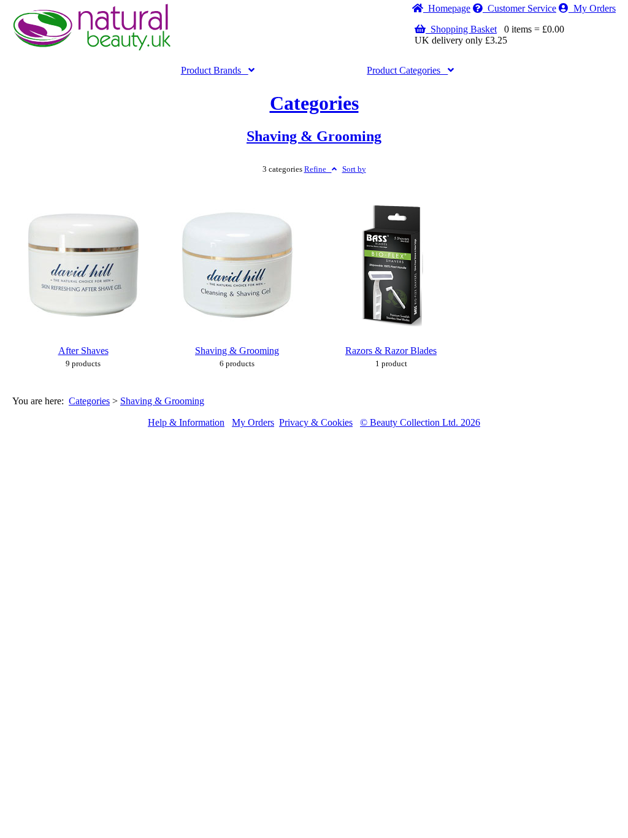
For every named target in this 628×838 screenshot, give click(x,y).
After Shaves (83, 350)
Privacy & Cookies (316, 422)
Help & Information (186, 422)
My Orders (592, 8)
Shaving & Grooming (314, 136)
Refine (318, 169)
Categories (407, 70)
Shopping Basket (461, 29)
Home (446, 8)
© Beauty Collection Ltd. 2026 (420, 422)
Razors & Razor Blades (391, 350)
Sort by (354, 169)
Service (522, 8)
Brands (214, 70)
